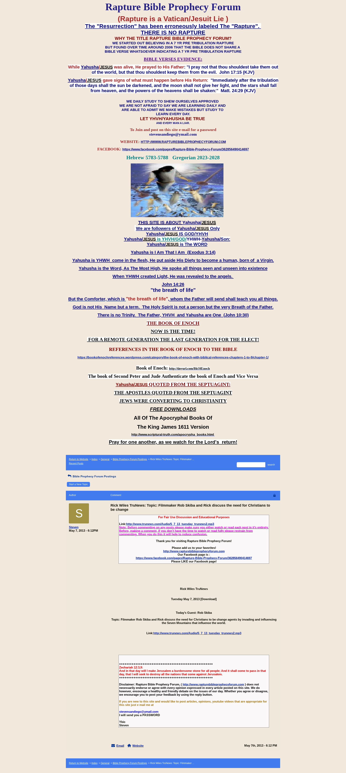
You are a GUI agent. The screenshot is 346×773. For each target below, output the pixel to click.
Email (120, 745)
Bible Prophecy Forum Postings (130, 459)
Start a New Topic (78, 484)
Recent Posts (76, 463)
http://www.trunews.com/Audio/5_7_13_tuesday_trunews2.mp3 (170, 524)
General (105, 459)
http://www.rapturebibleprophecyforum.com (194, 551)
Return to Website (78, 459)
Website (138, 745)
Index (95, 459)
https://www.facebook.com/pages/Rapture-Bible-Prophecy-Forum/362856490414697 (194, 558)
